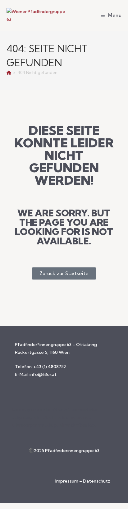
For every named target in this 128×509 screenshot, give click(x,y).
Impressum (67, 481)
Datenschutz (96, 481)
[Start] (9, 72)
